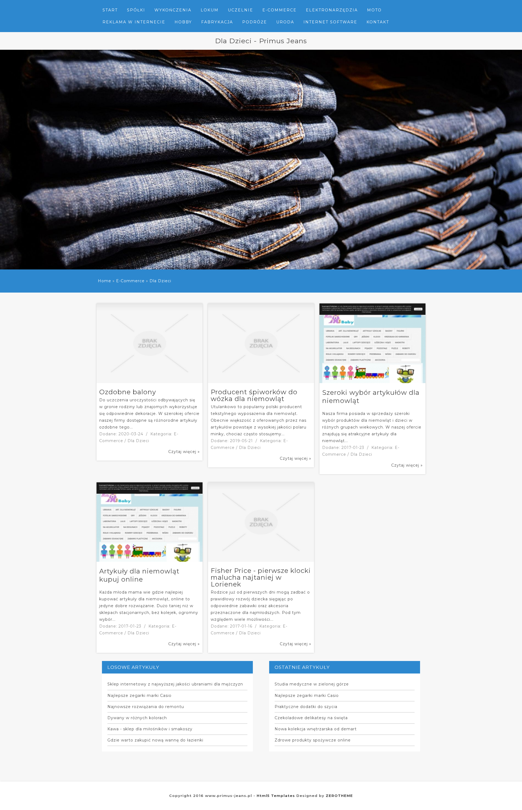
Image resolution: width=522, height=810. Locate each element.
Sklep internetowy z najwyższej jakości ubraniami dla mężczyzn (175, 684)
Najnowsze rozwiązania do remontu (145, 706)
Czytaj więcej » (184, 451)
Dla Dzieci (160, 280)
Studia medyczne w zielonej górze (312, 684)
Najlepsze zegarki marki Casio (139, 695)
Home (104, 280)
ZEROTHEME (339, 795)
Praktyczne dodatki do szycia (306, 706)
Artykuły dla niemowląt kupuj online (139, 575)
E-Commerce (130, 280)
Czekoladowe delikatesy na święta (311, 717)
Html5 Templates (276, 795)
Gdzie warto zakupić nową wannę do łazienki (155, 740)
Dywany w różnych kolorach (137, 717)
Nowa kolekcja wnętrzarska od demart (316, 729)
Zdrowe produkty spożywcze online (313, 740)
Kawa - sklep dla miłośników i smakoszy (149, 729)
